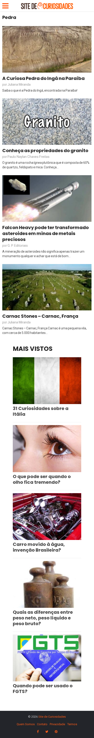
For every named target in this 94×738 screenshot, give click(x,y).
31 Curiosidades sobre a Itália (40, 411)
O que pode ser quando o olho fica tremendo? (42, 479)
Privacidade (57, 724)
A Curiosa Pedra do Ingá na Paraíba (43, 78)
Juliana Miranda (19, 84)
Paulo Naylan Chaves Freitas (29, 157)
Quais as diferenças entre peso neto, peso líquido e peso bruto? (43, 618)
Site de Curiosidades (52, 716)
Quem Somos (26, 724)
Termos (72, 724)
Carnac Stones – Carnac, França (40, 316)
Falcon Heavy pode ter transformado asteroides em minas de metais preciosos (45, 233)
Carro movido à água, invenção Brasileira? (39, 547)
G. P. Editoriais (18, 245)
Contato (42, 724)
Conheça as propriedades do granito (45, 150)
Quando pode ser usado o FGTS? (43, 688)
